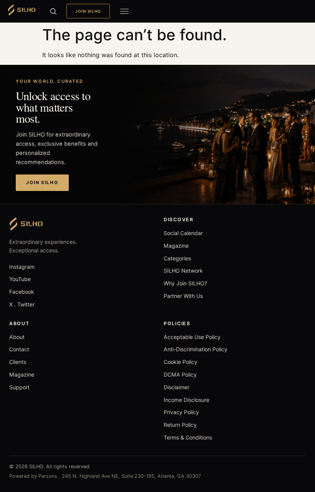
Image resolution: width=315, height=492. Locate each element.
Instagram (22, 266)
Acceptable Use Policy (192, 337)
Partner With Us (183, 296)
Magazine (176, 245)
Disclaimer (176, 387)
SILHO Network (183, 270)
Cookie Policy (180, 362)
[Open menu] (124, 11)
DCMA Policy (180, 374)
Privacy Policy (181, 412)
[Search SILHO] (53, 11)
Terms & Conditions (188, 437)
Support (19, 387)
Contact (19, 349)
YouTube (20, 279)
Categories (177, 258)
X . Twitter (22, 304)
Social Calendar (183, 233)
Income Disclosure (186, 400)
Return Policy (180, 424)
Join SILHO (88, 11)
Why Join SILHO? (185, 283)
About (17, 337)
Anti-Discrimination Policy (195, 349)
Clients (17, 362)
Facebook (21, 291)
